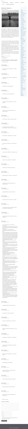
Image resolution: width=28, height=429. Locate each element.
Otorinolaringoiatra (23, 69)
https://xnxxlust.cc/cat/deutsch (12, 262)
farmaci (22, 36)
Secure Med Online (8, 143)
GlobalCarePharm (10, 135)
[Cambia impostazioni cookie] (1, 427)
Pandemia (22, 70)
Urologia (22, 93)
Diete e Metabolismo (5, 2)
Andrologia (22, 12)
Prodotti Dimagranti (23, 76)
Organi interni (22, 64)
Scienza (22, 86)
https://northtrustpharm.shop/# (6, 386)
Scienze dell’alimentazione (10, 4)
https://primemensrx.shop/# (5, 110)
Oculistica (22, 61)
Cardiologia (22, 2)
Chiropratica (22, 19)
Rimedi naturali (23, 82)
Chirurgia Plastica (23, 22)
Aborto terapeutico (4, 58)
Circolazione (22, 24)
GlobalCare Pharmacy (14, 207)
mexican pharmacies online (11, 370)
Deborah (4, 221)
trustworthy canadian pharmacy (11, 394)
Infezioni (22, 46)
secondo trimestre (10, 37)
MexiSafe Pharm (9, 353)
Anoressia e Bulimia (23, 13)
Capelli (22, 17)
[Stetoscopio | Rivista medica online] (3, 1)
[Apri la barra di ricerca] (25, 6)
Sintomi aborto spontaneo (5, 57)
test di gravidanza (6, 47)
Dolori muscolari (23, 34)
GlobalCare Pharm (11, 68)
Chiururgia (22, 23)
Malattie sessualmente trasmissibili (22, 54)
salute (3, 4)
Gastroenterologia (23, 40)
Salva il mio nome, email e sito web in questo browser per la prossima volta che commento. (9, 418)
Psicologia (11, 2)
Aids (21, 9)
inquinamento (22, 47)
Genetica (22, 42)
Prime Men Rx (10, 77)
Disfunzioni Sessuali (23, 31)
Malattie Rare (22, 52)
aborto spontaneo (14, 29)
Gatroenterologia (23, 41)
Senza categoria (23, 89)
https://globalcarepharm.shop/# (6, 305)
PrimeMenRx (9, 337)
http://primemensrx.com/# (5, 86)
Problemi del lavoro (23, 75)
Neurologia (17, 2)
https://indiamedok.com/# (5, 362)
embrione (3, 56)
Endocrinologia (23, 35)
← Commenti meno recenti (4, 399)
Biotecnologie (22, 14)
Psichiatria (22, 77)
